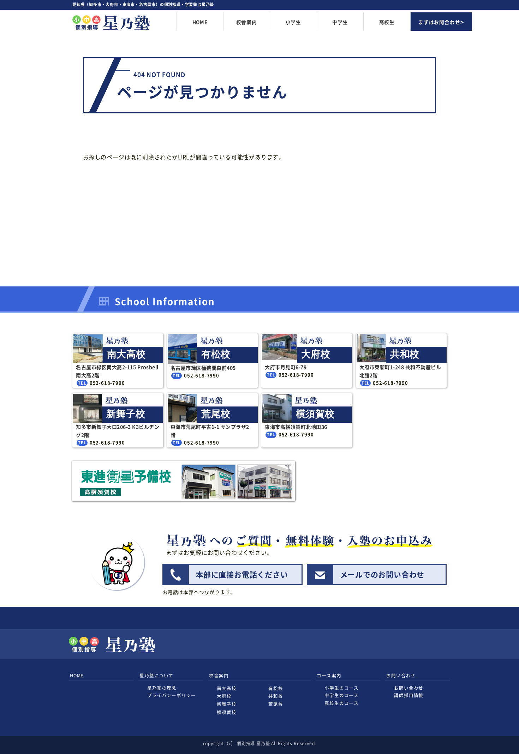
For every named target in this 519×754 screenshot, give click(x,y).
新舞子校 (226, 704)
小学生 (293, 21)
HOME (200, 21)
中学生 (340, 21)
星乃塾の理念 (162, 687)
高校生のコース (341, 703)
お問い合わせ (408, 687)
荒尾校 (275, 704)
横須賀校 (226, 712)
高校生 (387, 21)
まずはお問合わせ (439, 21)
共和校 (275, 696)
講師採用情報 (408, 695)
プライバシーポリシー (171, 695)
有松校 (275, 688)
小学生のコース (341, 687)
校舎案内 (246, 21)
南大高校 (226, 688)
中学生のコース (341, 695)
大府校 (224, 696)
